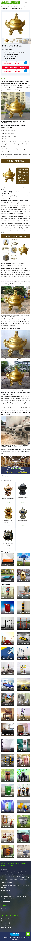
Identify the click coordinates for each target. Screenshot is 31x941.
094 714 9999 (18, 71)
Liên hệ (3, 911)
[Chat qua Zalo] (25, 63)
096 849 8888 (7, 71)
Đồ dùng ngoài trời (19, 7)
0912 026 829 (6, 902)
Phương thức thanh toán (7, 921)
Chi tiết (8, 502)
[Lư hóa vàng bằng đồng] (8, 542)
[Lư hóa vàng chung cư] (8, 496)
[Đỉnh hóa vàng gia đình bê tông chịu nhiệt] (8, 519)
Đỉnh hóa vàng (5, 8)
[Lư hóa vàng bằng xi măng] (23, 496)
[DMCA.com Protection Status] (15, 934)
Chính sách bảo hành (7, 925)
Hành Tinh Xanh (19, 449)
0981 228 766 (7, 63)
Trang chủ (3, 7)
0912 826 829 (18, 63)
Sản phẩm (10, 7)
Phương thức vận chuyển (8, 923)
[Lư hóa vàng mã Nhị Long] (23, 519)
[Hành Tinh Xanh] (10, 3)
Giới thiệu (3, 909)
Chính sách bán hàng (7, 919)
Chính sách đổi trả (6, 927)
